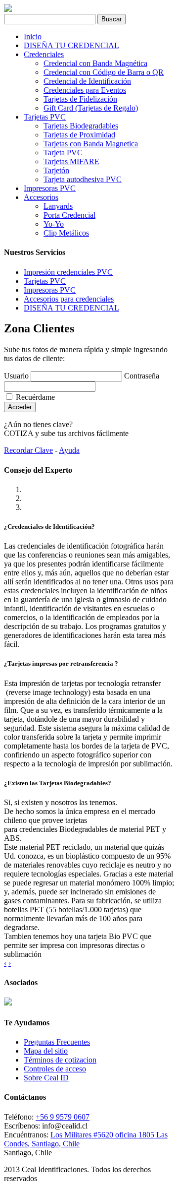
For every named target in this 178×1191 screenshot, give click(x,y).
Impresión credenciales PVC (68, 272)
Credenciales (44, 54)
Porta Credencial (69, 215)
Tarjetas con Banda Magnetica (91, 143)
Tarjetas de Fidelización (80, 99)
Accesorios (41, 197)
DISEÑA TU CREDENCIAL (71, 45)
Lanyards (58, 206)
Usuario (16, 376)
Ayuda (69, 450)
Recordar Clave (28, 450)
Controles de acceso (55, 1069)
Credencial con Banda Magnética (95, 63)
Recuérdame (34, 397)
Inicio (33, 36)
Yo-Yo (54, 224)
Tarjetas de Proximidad (79, 134)
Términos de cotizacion (60, 1060)
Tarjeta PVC (63, 152)
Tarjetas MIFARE (71, 161)
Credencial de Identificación (87, 81)
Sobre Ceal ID (46, 1077)
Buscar (111, 19)
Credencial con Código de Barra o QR (104, 72)
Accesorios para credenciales (69, 299)
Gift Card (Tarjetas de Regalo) (91, 108)
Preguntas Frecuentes (57, 1042)
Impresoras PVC (50, 188)
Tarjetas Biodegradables (81, 126)
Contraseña (141, 376)
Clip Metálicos (66, 233)
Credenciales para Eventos (85, 90)
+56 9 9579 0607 (62, 1117)
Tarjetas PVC (45, 117)
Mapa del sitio (46, 1051)
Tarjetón (56, 170)
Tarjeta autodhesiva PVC (83, 179)
